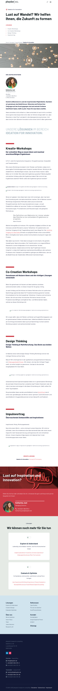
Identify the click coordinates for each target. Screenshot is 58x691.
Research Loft (9, 627)
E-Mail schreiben (10, 97)
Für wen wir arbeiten (35, 607)
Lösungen (11, 42)
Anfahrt (32, 622)
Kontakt (33, 615)
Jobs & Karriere (10, 624)
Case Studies (33, 605)
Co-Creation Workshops (14, 31)
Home (7, 42)
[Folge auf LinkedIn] (7, 653)
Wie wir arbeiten (10, 617)
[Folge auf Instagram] (10, 653)
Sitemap (33, 626)
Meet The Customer (35, 555)
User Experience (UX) (18, 582)
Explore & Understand (29, 543)
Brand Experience (29, 582)
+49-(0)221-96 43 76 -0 (13, 663)
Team (7, 622)
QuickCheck (41, 392)
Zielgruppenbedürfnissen (16, 362)
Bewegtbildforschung (20, 584)
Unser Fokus (9, 619)
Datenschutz (41, 687)
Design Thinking (12, 33)
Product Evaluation (40, 582)
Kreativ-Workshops (13, 28)
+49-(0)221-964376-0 (11, 96)
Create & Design (18, 42)
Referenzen (34, 603)
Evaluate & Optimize (29, 573)
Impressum (49, 687)
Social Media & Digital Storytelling (35, 584)
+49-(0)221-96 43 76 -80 (13, 674)
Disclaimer (34, 687)
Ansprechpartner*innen (36, 619)
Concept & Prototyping (35, 459)
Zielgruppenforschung (23, 555)
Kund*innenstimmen (35, 610)
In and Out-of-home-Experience (34, 552)
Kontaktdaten (34, 617)
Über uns (9, 615)
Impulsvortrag (11, 35)
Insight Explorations (19, 552)
